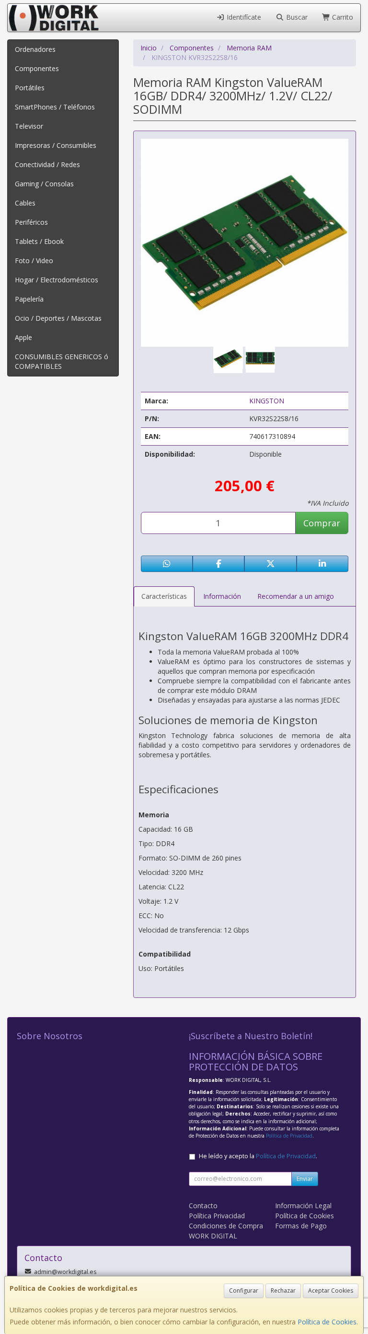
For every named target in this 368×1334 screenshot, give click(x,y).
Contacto (203, 1205)
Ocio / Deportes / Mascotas (58, 318)
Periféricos (31, 222)
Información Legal (303, 1205)
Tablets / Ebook (39, 241)
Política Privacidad (217, 1215)
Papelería (29, 298)
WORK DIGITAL (213, 1235)
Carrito (341, 17)
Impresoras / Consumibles (55, 145)
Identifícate (243, 17)
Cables (25, 202)
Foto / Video (34, 260)
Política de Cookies (327, 1321)
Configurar (243, 1290)
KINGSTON (266, 400)
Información (222, 596)
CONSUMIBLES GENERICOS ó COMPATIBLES (61, 361)
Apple (23, 337)
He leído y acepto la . (258, 1156)
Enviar (305, 1179)
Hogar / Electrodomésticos (56, 279)
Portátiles (30, 87)
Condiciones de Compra (226, 1225)
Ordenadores (35, 49)
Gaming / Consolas (44, 183)
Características (164, 596)
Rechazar (283, 1290)
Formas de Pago (301, 1225)
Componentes (37, 68)
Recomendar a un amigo (295, 596)
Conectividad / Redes (47, 164)
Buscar (296, 17)
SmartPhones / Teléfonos (55, 106)
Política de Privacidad (289, 1135)
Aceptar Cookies (330, 1290)
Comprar (321, 523)
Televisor (29, 126)
